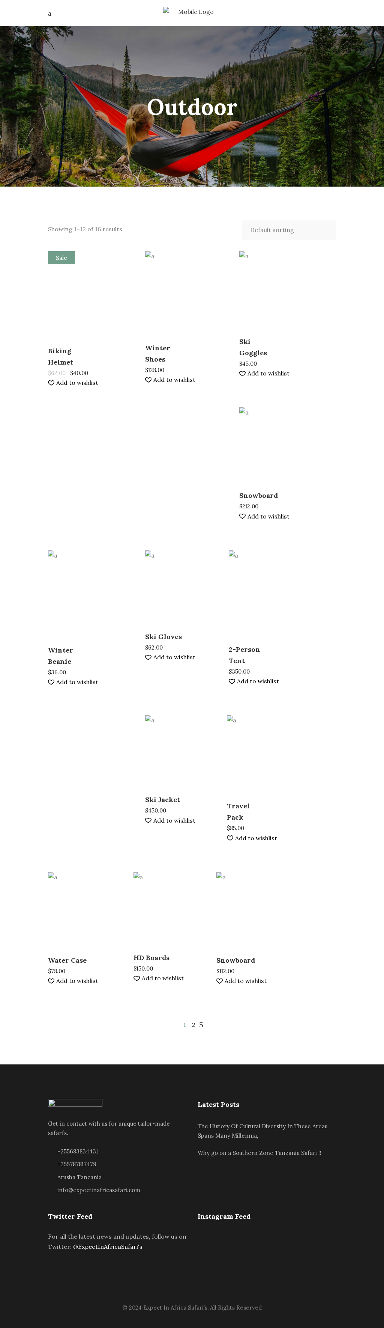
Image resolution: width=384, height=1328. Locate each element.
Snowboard (258, 495)
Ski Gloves (163, 636)
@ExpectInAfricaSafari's (107, 1246)
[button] (73, 383)
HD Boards (152, 957)
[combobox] (289, 230)
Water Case (67, 960)
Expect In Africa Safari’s (175, 1307)
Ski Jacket (162, 799)
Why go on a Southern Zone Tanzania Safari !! (259, 1152)
